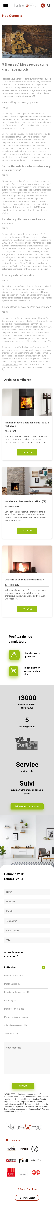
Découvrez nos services (27, 806)
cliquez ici (19, 1112)
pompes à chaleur (10, 364)
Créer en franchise (27, 1189)
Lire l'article (27, 452)
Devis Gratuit (29, 1198)
